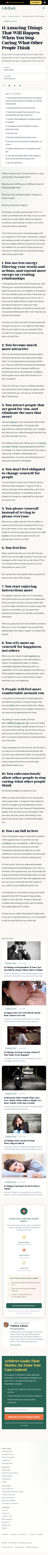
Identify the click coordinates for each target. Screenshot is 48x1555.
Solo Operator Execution (10, 1503)
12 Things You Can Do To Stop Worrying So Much (19, 1142)
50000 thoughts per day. (18, 723)
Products (6, 1467)
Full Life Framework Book (10, 1473)
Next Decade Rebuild (8, 1500)
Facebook (5, 1534)
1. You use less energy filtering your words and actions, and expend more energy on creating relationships (23, 101)
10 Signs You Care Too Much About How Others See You (22, 1014)
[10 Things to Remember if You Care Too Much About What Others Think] (24, 950)
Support (4, 1528)
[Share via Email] (20, 85)
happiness (33, 656)
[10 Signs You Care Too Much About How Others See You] (24, 993)
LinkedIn (40, 1534)
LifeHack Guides (7, 1451)
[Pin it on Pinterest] (9, 85)
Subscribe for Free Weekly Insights (24, 1417)
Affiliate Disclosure (32, 1547)
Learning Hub (6, 1479)
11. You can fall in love (13, 162)
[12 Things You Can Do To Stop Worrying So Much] (24, 1123)
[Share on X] (15, 85)
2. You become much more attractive (20, 108)
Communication (13, 16)
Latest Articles (7, 1516)
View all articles (15, 1345)
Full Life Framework (8, 1457)
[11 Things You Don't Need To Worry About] (24, 1166)
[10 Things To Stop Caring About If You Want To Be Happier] (24, 1035)
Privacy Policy (19, 1547)
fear (21, 556)
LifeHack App (6, 1470)
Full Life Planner (7, 1476)
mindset (13, 422)
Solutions (6, 1486)
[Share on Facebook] (4, 85)
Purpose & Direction (8, 1494)
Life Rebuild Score (8, 1454)
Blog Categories (7, 1519)
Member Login (6, 1525)
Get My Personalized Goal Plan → (23, 1306)
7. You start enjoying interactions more (20, 137)
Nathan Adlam (9, 70)
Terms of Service (7, 1547)
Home (4, 16)
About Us (5, 1510)
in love (5, 875)
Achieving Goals (7, 1463)
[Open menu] (43, 8)
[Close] (44, 2)
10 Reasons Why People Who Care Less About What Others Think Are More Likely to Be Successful (22, 1100)
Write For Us (6, 1522)
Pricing (4, 1482)
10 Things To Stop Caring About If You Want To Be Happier (22, 1053)
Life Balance (6, 1460)
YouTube (32, 1534)
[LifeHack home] (9, 8)
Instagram (13, 1534)
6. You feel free (11, 133)
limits (12, 705)
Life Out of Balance (8, 1497)
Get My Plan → (35, 2)
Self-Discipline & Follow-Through (12, 1491)
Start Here (6, 1448)
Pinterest (22, 1534)
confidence (7, 843)
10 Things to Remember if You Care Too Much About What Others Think (23, 968)
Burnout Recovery (8, 1489)
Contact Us (5, 1513)
